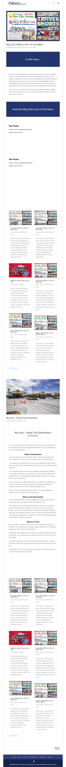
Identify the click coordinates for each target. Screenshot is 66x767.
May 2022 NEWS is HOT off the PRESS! (24, 44)
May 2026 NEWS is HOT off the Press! (45, 281)
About (19, 757)
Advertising (42, 757)
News (34, 47)
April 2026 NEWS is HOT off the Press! (20, 331)
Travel (24, 420)
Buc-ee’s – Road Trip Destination (22, 417)
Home (14, 757)
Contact (50, 757)
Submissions (33, 757)
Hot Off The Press (27, 47)
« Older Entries (13, 368)
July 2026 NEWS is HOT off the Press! (19, 228)
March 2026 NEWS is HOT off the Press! (44, 333)
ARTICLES (25, 757)
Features (21, 284)
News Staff (11, 47)
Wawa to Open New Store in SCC (20, 281)
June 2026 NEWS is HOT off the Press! (45, 228)
